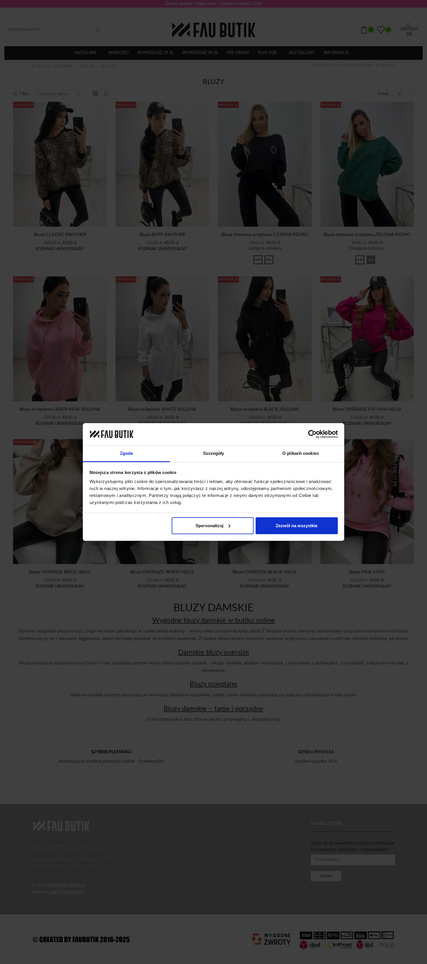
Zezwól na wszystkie (296, 525)
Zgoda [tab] (126, 453)
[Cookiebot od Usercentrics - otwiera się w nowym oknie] (312, 434)
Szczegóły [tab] (213, 453)
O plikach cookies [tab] (300, 453)
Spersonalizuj (209, 525)
